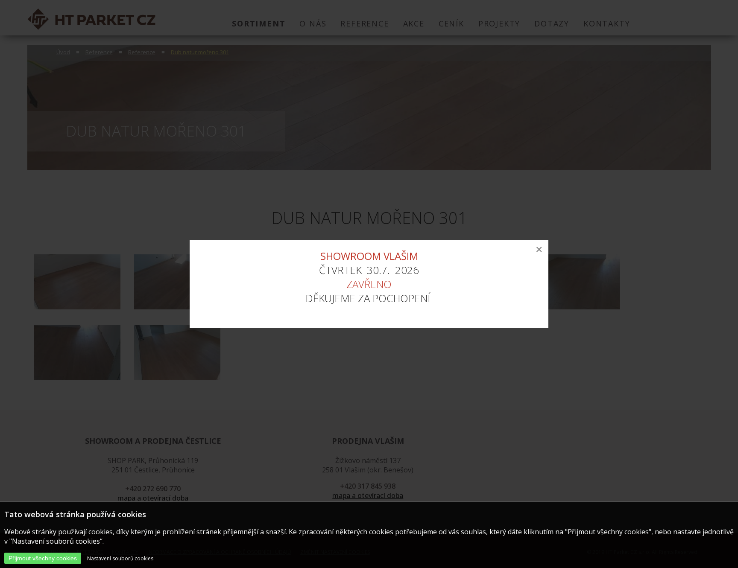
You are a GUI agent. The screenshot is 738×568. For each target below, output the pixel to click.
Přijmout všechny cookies (43, 558)
